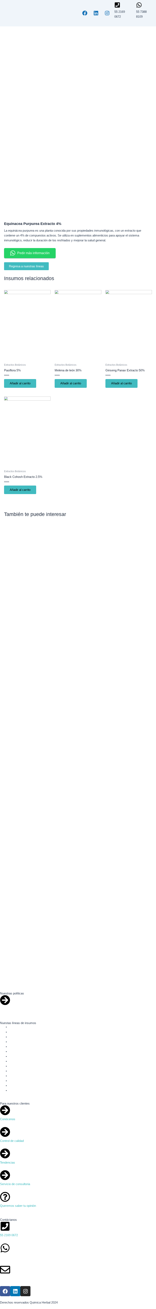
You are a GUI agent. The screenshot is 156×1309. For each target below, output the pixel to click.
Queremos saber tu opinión (18, 1205)
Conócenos (7, 1119)
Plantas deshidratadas (23, 1080)
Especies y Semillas (22, 1041)
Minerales (15, 1071)
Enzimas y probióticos (23, 1056)
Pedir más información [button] (33, 253)
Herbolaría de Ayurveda (24, 1066)
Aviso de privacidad (13, 1009)
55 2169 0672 (9, 1235)
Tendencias (7, 1162)
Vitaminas (15, 1090)
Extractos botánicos (22, 1051)
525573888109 (10, 1256)
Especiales (16, 1075)
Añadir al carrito (20, 383)
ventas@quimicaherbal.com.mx (21, 1278)
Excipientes (16, 1046)
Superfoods (16, 1085)
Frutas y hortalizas (21, 1061)
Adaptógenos (17, 1026)
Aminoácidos (17, 1032)
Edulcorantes (17, 1036)
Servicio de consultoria (15, 1184)
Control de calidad (12, 1140)
